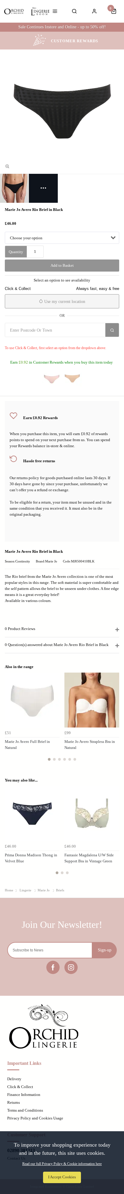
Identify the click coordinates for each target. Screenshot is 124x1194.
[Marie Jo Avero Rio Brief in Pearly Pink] (51, 378)
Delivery (14, 1079)
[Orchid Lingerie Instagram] (71, 967)
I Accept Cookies (62, 1177)
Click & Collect (20, 1086)
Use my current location (64, 301)
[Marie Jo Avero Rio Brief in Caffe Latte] (72, 378)
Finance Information (23, 1094)
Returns (13, 1102)
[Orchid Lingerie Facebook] (53, 967)
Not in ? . (40, 341)
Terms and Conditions (25, 1110)
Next (113, 720)
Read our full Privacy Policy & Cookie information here (62, 1164)
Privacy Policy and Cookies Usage (35, 1118)
